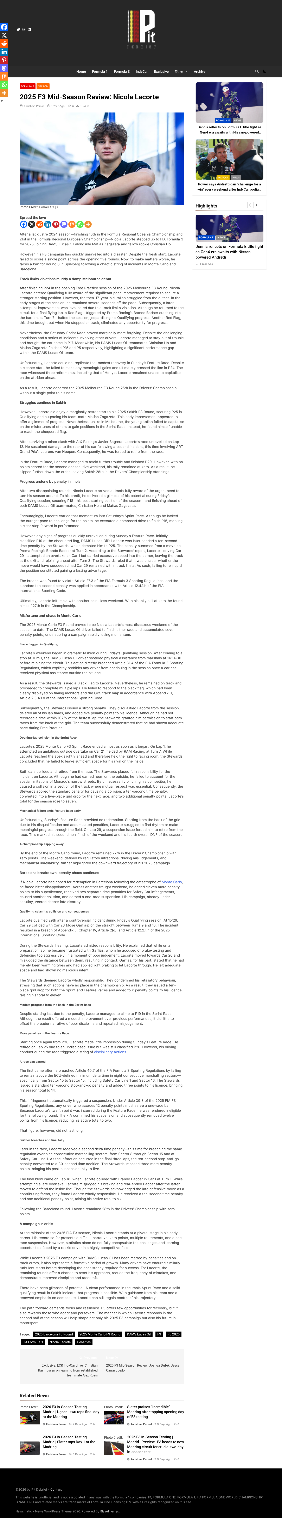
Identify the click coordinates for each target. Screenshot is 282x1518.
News (237, 120)
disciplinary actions (110, 1052)
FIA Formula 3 (33, 1342)
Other (179, 71)
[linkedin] (29, 29)
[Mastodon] (64, 224)
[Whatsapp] (80, 224)
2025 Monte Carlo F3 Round (99, 1334)
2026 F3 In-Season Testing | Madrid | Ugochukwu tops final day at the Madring (71, 1412)
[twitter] (18, 29)
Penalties (84, 1342)
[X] (31, 224)
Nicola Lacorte (60, 1342)
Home (81, 71)
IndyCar (142, 71)
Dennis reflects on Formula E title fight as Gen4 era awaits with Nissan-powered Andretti (230, 132)
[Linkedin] (47, 224)
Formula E (122, 71)
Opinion (43, 86)
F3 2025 (174, 1334)
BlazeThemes (109, 1511)
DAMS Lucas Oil (139, 1334)
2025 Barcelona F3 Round (54, 1334)
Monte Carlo (172, 882)
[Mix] (72, 224)
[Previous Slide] (250, 205)
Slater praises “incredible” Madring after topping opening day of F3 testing (155, 1412)
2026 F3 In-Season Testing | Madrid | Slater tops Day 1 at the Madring (69, 1442)
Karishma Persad (34, 106)
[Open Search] (257, 71)
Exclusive (161, 71)
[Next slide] (256, 205)
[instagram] (24, 29)
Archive (199, 71)
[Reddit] (39, 224)
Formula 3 (27, 86)
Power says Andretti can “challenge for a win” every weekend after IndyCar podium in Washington (229, 189)
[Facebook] (23, 224)
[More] (88, 224)
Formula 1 (100, 71)
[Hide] (1, 101)
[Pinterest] (55, 224)
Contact (56, 1489)
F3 (159, 1334)
